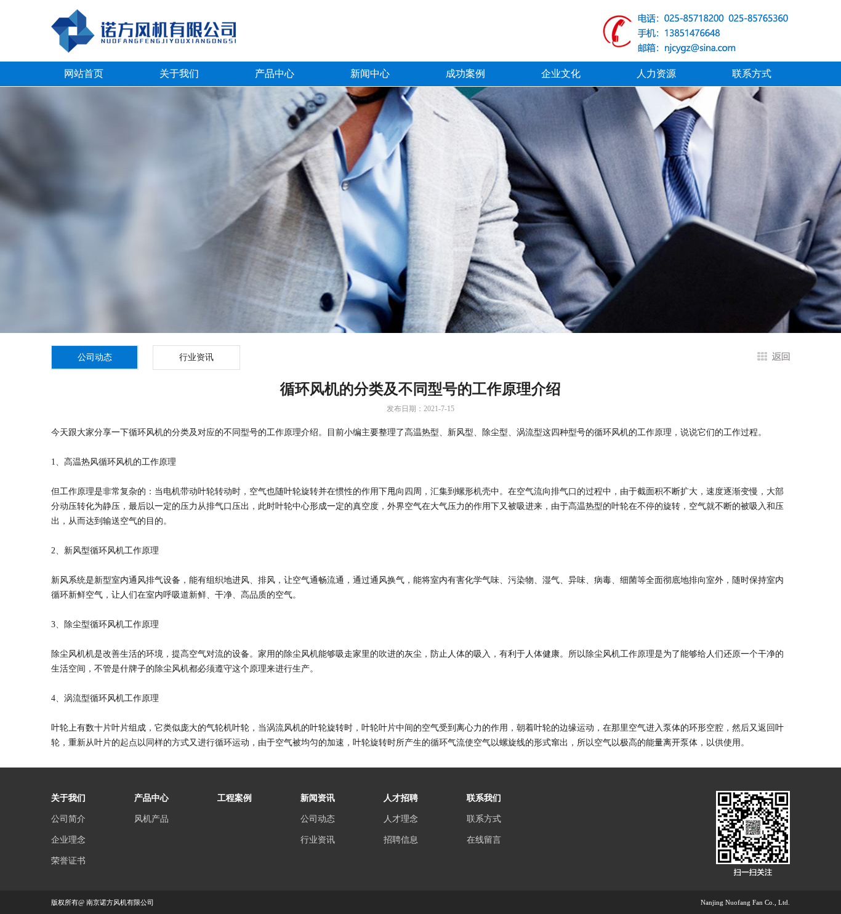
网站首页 (83, 73)
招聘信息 (401, 839)
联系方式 (751, 73)
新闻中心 (370, 73)
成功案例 (465, 73)
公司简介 (68, 819)
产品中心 (274, 73)
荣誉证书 (68, 860)
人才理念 (401, 819)
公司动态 (317, 819)
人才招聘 (401, 798)
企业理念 (68, 839)
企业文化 (561, 73)
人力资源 (656, 73)
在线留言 (484, 839)
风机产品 (151, 819)
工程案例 (234, 798)
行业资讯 (196, 357)
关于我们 (179, 73)
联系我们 (484, 798)
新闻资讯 (317, 798)
